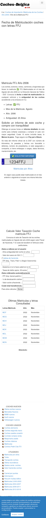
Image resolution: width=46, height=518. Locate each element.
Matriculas (8, 444)
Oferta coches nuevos (12, 409)
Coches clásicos (10, 441)
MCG (5, 316)
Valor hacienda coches (13, 468)
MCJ (4, 325)
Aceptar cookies (17, 514)
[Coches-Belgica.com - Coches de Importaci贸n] (23, 4)
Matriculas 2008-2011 (12, 486)
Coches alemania (11, 428)
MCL (4, 333)
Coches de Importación (14, 12)
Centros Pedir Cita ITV (13, 446)
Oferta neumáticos (11, 462)
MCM (5, 338)
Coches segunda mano (13, 430)
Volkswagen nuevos (12, 420)
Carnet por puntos (11, 473)
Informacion (8, 476)
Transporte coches (11, 460)
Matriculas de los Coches (33, 12)
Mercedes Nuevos (11, 412)
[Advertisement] (23, 54)
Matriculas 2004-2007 (12, 484)
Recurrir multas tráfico (12, 478)
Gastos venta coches (12, 465)
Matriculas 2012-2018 (12, 489)
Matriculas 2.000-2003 (12, 481)
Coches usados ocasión (13, 433)
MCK (4, 329)
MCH (5, 321)
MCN (5, 342)
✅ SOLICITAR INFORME (23, 155)
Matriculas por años (11, 454)
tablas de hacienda (11, 258)
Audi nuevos (9, 417)
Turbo (6, 457)
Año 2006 (5, 14)
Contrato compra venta (13, 436)
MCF (4, 312)
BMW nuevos (9, 414)
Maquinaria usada (11, 438)
